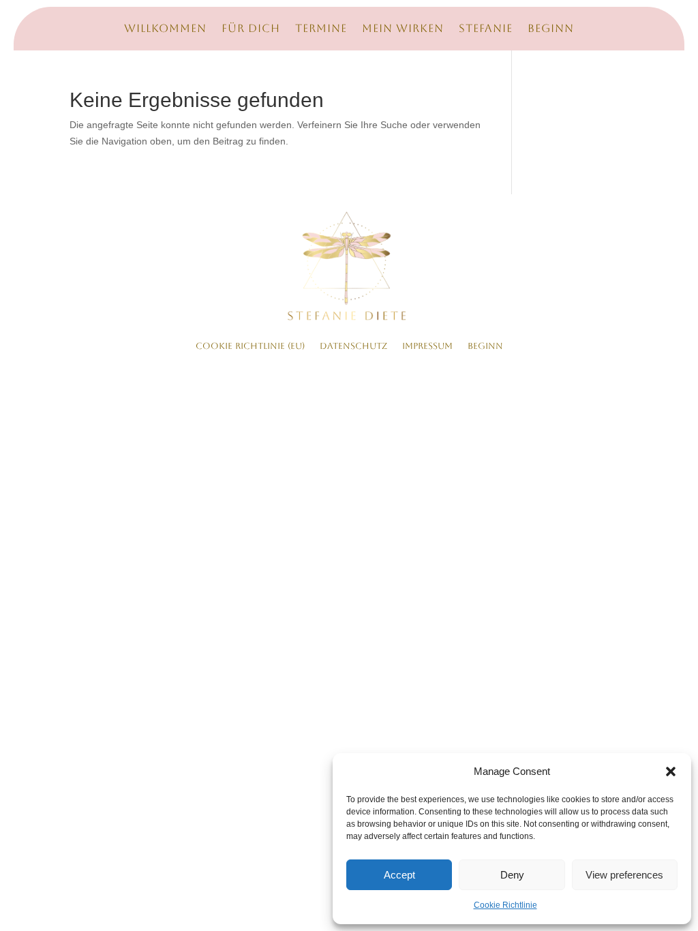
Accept (399, 875)
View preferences (624, 875)
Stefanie (486, 29)
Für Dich (251, 29)
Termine (321, 29)
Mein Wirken (403, 29)
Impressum (427, 346)
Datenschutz (353, 346)
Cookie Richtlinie (505, 905)
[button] (671, 771)
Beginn (551, 29)
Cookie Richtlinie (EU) (250, 346)
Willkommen (165, 29)
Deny (512, 875)
